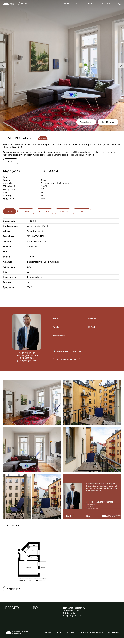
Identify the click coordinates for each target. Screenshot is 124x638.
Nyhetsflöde (105, 4)
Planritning (108, 122)
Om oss (90, 4)
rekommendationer (91, 632)
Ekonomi (63, 211)
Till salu (67, 4)
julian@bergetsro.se (27, 360)
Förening (44, 211)
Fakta (9, 211)
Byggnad (26, 211)
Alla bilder (86, 122)
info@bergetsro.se (72, 615)
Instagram (113, 632)
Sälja (79, 4)
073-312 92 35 (27, 358)
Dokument (82, 211)
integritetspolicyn (79, 351)
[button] (57, 126)
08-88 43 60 (69, 613)
